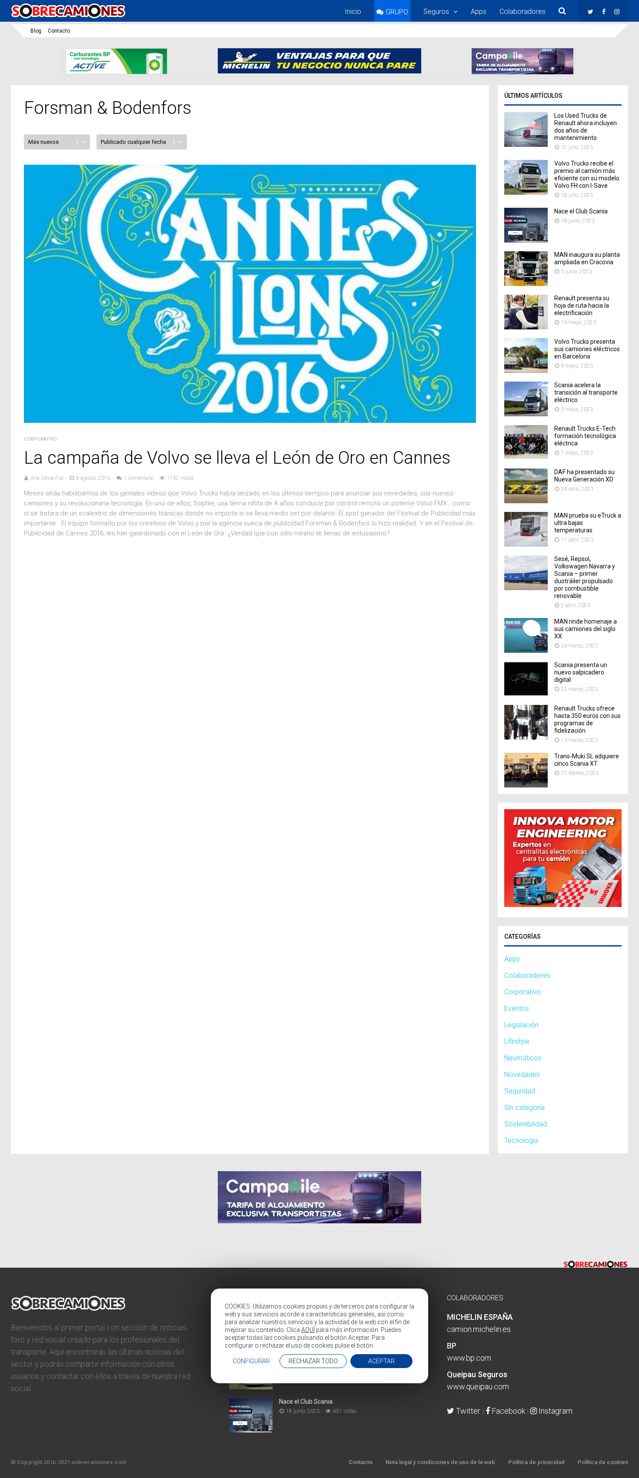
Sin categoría (524, 1107)
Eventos (516, 1008)
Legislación (521, 1025)
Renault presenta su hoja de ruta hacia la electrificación (581, 305)
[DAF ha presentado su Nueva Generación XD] (526, 501)
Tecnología (521, 1140)
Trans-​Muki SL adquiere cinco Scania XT (586, 760)
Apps (478, 11)
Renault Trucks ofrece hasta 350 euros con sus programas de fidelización (587, 719)
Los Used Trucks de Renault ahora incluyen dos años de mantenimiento (585, 126)
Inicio (353, 11)
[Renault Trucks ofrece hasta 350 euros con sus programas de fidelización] (526, 737)
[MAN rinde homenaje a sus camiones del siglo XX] (526, 650)
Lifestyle (516, 1041)
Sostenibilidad (525, 1124)
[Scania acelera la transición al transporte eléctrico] (526, 414)
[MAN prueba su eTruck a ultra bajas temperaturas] (526, 544)
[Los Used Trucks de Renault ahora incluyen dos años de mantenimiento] (526, 144)
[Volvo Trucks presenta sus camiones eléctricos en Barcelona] (526, 370)
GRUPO (397, 12)
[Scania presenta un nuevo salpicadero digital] (526, 694)
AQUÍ (308, 1329)
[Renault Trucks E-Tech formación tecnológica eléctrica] (526, 457)
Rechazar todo (313, 1361)
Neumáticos (523, 1058)
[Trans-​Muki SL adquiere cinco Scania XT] (526, 785)
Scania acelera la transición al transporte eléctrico (586, 392)
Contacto (59, 31)
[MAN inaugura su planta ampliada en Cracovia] (526, 283)
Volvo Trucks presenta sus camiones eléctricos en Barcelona (587, 349)
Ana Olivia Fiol (46, 478)
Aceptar (381, 1361)
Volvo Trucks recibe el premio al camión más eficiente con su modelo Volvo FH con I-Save (586, 174)
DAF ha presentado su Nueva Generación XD (584, 475)
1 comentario (138, 478)
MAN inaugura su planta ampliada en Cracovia (587, 258)
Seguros (436, 11)
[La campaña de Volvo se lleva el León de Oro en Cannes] (250, 420)
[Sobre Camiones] (68, 19)
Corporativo (40, 439)
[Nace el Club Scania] (526, 240)
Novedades (522, 1074)
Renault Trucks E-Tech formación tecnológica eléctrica (585, 436)
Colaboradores (522, 11)
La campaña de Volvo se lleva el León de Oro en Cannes (237, 458)
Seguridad (519, 1091)
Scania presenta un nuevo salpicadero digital (580, 672)
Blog (35, 31)
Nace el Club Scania (581, 211)
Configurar (251, 1361)
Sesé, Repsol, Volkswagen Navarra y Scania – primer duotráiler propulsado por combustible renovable (584, 577)
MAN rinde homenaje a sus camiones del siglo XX (585, 629)
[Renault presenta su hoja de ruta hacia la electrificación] (526, 327)
